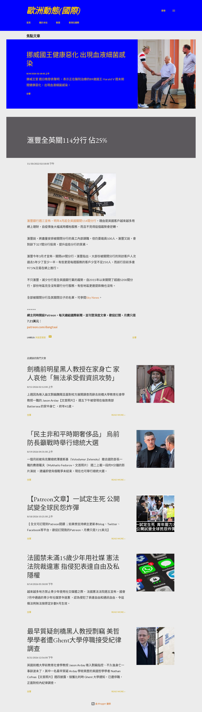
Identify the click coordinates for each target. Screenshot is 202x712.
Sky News (92, 297)
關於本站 (43, 22)
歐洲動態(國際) (53, 10)
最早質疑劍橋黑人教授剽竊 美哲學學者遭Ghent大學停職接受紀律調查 (74, 640)
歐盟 (58, 22)
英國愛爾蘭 (40, 337)
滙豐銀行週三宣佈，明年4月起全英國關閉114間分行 (61, 221)
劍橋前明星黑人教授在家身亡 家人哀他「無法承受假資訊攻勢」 (73, 373)
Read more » (118, 415)
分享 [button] (28, 93)
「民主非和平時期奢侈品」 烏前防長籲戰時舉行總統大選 (73, 438)
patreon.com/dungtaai (42, 327)
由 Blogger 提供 (103, 703)
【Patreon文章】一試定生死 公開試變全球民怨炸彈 (73, 503)
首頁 (28, 22)
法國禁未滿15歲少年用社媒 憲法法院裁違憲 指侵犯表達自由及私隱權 (73, 566)
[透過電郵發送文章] (50, 337)
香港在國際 (74, 22)
